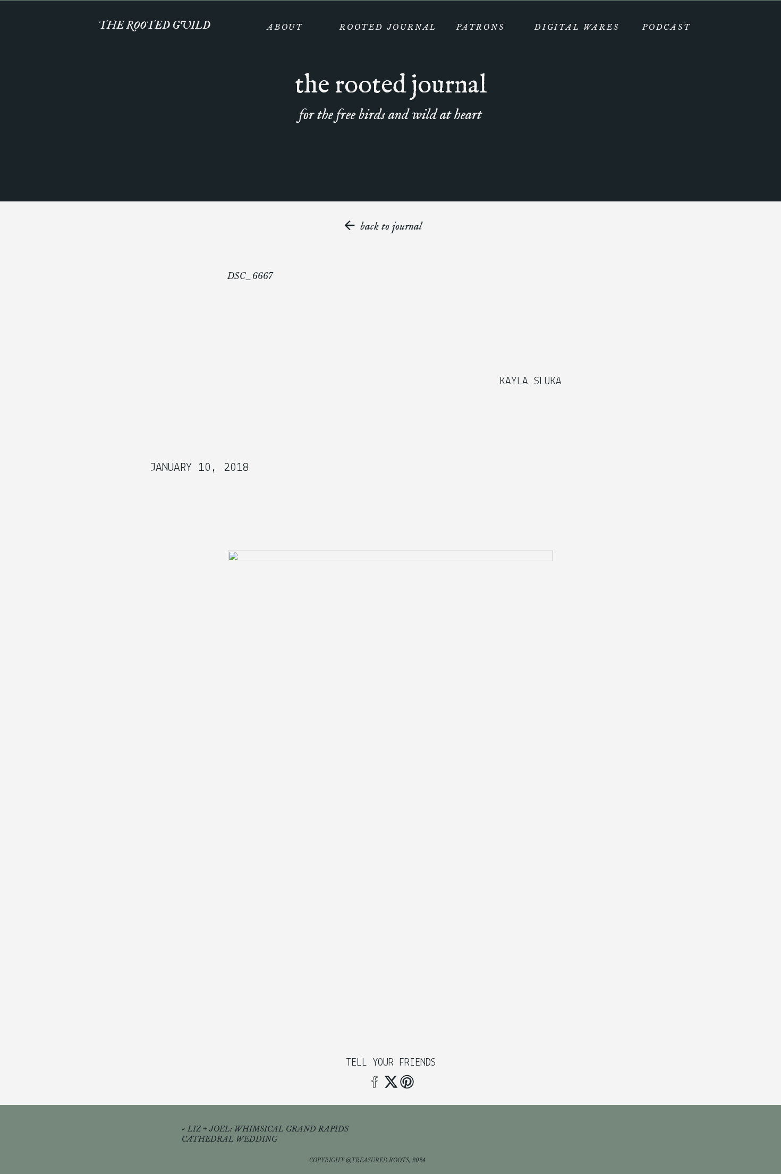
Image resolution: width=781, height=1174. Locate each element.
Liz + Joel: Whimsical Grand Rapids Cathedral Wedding (265, 1134)
